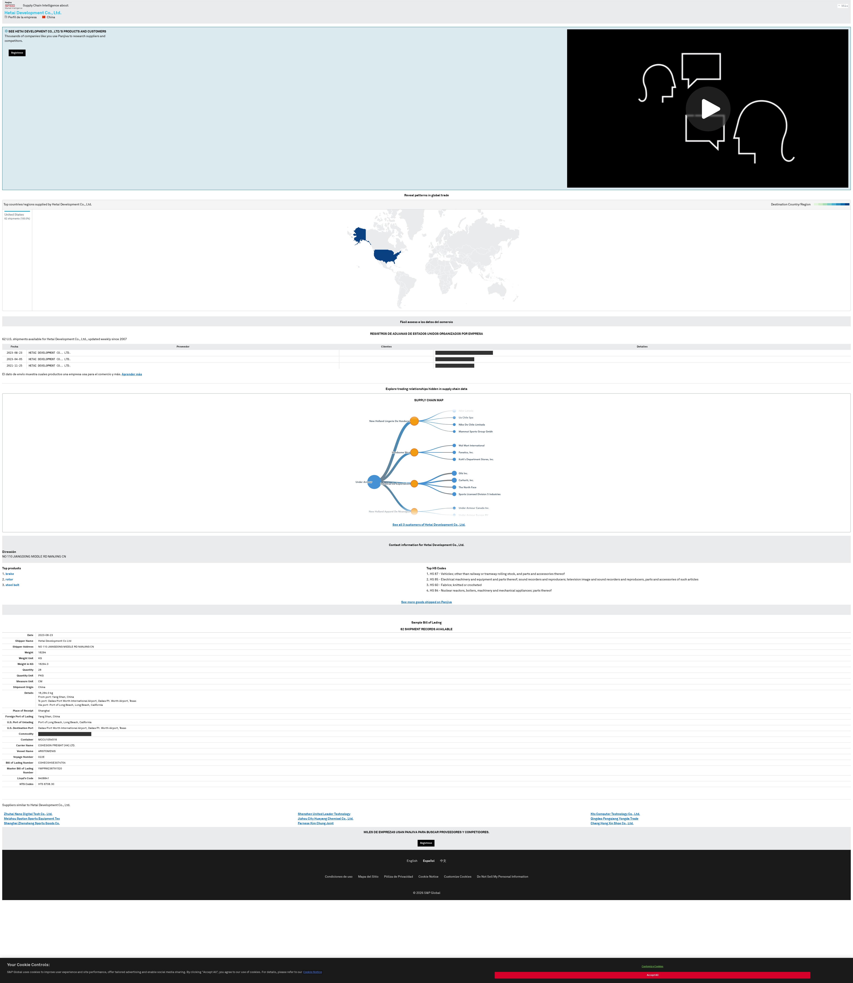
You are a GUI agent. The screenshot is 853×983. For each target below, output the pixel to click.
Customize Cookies (457, 876)
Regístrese (17, 53)
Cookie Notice (428, 876)
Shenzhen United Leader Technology (324, 814)
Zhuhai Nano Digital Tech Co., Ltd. (28, 814)
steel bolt (12, 585)
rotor (9, 579)
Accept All (652, 975)
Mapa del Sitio (368, 876)
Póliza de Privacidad (398, 876)
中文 (443, 861)
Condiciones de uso (339, 876)
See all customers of (429, 524)
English (412, 861)
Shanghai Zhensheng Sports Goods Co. (32, 823)
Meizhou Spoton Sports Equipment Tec (32, 818)
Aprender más (132, 374)
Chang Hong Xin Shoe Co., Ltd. (612, 823)
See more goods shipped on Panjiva (426, 602)
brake (10, 574)
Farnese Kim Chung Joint (316, 823)
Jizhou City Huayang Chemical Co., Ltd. (325, 818)
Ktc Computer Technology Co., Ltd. (615, 814)
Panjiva (13, 5)
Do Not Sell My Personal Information (502, 876)
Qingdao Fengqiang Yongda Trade (614, 818)
